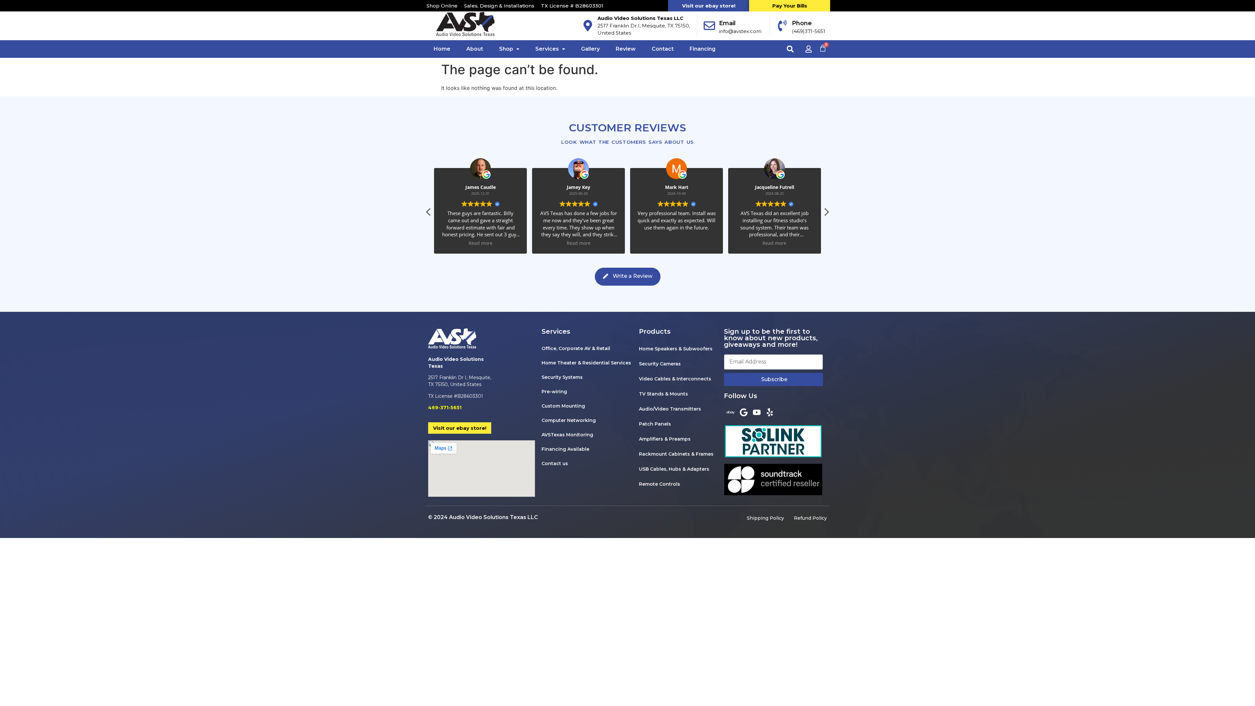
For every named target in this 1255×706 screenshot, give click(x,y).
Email (727, 23)
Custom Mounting (563, 406)
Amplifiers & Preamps (665, 439)
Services (547, 49)
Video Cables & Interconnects (675, 379)
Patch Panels (655, 424)
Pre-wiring (554, 392)
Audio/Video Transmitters (670, 409)
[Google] (743, 412)
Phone (802, 23)
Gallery (590, 49)
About (474, 49)
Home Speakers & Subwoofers (675, 349)
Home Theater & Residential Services (586, 363)
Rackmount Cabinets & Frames (676, 454)
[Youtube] (756, 412)
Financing (702, 49)
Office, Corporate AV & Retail (576, 348)
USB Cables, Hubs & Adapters (674, 469)
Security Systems (562, 377)
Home (442, 49)
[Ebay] (730, 412)
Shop (506, 49)
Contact (663, 49)
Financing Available (565, 449)
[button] (790, 48)
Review (626, 49)
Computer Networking (569, 420)
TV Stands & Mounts (663, 394)
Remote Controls (659, 484)
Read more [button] (524, 243)
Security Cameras (660, 364)
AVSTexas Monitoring (567, 435)
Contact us (555, 463)
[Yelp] (769, 412)
